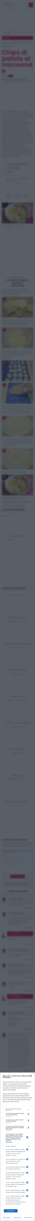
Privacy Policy (28, 1217)
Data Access (17, 1217)
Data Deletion (7, 1217)
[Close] (31, 1076)
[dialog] (17, 1146)
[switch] (27, 1114)
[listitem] (17, 1109)
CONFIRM (10, 1211)
